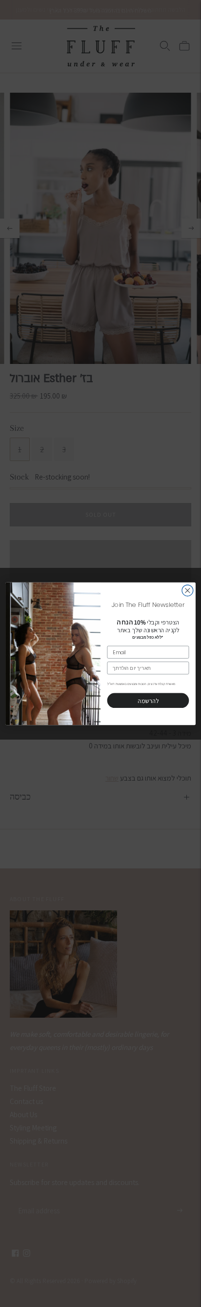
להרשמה (148, 700)
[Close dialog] (187, 590)
